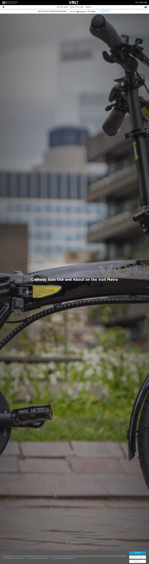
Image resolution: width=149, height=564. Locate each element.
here (25, 558)
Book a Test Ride (76, 7)
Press (67, 543)
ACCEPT (138, 553)
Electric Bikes (62, 7)
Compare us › (105, 11)
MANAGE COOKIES (137, 557)
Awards (89, 7)
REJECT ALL (137, 561)
